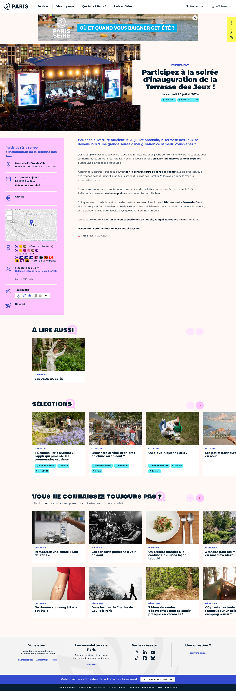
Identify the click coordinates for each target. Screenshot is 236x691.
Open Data (134, 687)
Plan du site (171, 687)
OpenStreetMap (45, 240)
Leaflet (32, 240)
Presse (122, 687)
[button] (31, 222)
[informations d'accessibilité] (32, 296)
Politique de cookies (152, 687)
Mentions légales (67, 687)
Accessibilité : (97, 687)
